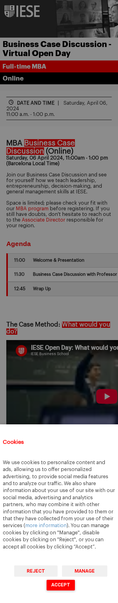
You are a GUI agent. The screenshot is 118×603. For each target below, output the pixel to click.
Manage (85, 571)
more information (46, 525)
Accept (60, 585)
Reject (36, 571)
